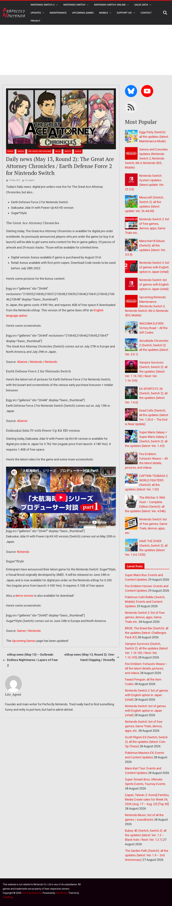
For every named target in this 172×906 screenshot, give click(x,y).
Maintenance (58, 12)
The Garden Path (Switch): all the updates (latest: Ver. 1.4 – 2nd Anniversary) (146, 855)
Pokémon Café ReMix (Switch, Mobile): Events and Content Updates (145, 601)
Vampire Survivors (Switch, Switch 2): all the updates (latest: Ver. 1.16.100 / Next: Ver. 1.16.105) (146, 371)
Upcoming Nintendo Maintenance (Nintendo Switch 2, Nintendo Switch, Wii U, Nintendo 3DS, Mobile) (146, 306)
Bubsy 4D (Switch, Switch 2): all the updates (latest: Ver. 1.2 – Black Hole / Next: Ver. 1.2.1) (145, 835)
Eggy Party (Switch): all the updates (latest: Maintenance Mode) (154, 136)
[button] (56, 4)
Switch (68, 151)
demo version (24, 595)
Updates (36, 12)
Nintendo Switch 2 (43, 4)
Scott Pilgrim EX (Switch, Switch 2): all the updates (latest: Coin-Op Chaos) (146, 741)
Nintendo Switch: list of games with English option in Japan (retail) (154, 284)
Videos (78, 151)
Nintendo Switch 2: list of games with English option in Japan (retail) (154, 267)
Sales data (141, 4)
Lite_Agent (29, 180)
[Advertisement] (86, 49)
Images (21, 151)
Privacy (35, 20)
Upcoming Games (24, 641)
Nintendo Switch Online (110, 4)
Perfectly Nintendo (32, 893)
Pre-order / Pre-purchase (39, 151)
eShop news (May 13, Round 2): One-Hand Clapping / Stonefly (89, 657)
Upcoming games (83, 12)
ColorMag (8, 897)
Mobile (103, 12)
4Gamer (22, 362)
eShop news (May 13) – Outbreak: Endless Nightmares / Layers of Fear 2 (32, 660)
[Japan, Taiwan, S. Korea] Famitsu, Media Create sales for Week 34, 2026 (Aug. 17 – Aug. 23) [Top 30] (147, 799)
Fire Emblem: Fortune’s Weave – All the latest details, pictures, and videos (146, 668)
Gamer (21, 631)
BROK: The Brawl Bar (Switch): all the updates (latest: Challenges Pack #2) (146, 632)
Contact (146, 12)
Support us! (124, 12)
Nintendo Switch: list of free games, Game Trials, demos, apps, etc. (143, 726)
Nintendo (36, 362)
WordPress (61, 893)
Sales (57, 151)
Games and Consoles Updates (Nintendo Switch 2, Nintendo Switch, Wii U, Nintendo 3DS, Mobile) (146, 158)
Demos (10, 151)
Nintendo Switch (74, 4)
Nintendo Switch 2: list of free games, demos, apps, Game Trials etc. (145, 617)
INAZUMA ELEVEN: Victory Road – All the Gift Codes (153, 328)
